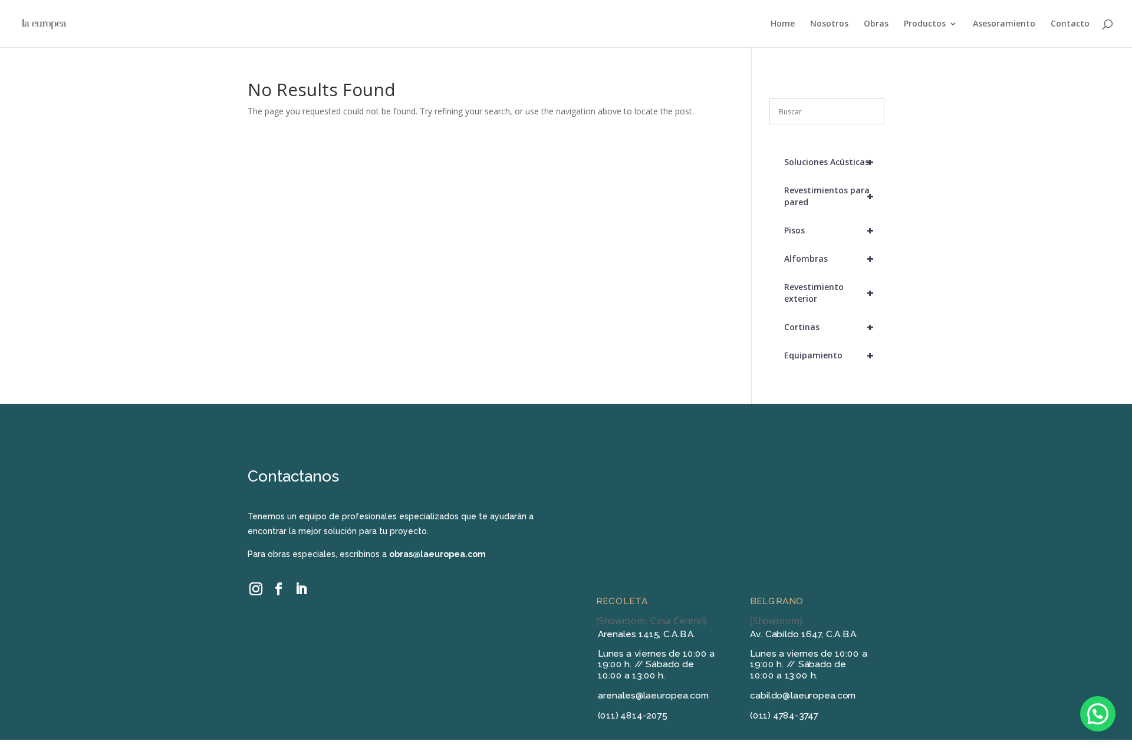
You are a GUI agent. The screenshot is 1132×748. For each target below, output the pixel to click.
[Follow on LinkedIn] (300, 588)
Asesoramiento (1004, 24)
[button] (1097, 713)
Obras (876, 24)
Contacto (1070, 24)
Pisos (829, 230)
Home (783, 24)
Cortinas (829, 327)
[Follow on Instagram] (256, 588)
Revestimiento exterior (829, 292)
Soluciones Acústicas (829, 162)
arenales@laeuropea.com (653, 695)
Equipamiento (829, 355)
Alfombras (829, 258)
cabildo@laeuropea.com (803, 695)
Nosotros (829, 24)
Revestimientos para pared (829, 195)
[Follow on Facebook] (278, 588)
